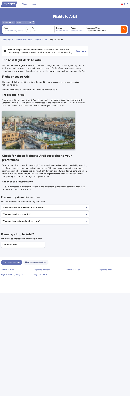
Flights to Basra (105, 269)
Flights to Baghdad (42, 269)
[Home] (9, 4)
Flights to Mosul (41, 274)
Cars (34, 4)
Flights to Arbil (7, 269)
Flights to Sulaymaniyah (12, 274)
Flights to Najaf (73, 269)
